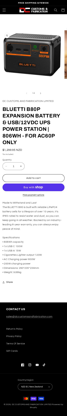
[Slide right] (40, 93)
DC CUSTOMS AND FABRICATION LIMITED (32, 404)
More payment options (33, 195)
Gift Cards (12, 351)
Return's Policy (14, 329)
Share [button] (9, 282)
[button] (4, 10)
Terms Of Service (15, 343)
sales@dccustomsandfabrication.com (29, 316)
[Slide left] (26, 93)
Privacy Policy (14, 336)
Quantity (7, 160)
